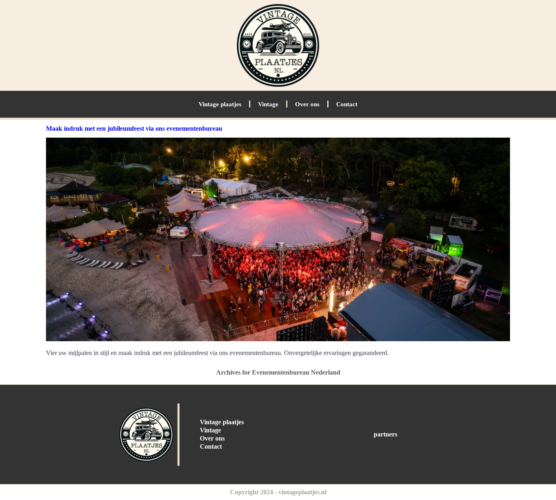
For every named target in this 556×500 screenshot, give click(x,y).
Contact (346, 104)
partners (385, 434)
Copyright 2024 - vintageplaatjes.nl (278, 492)
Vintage (268, 104)
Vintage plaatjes (220, 104)
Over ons (307, 104)
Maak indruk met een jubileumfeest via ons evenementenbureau (134, 128)
